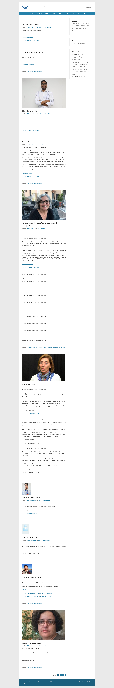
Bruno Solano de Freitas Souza (32, 537)
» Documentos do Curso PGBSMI (79, 43)
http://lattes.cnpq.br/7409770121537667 (30, 68)
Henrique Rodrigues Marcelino (32, 52)
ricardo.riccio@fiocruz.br (27, 173)
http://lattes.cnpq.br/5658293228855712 (30, 664)
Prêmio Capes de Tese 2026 (78, 23)
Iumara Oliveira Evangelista (41, 645)
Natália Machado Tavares (30, 25)
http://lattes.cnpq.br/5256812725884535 (30, 130)
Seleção (59, 13)
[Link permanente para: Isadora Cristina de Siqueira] (44, 625)
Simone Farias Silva (41, 228)
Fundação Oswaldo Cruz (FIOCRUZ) (44, 503)
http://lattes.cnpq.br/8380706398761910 (30, 40)
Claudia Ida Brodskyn (29, 384)
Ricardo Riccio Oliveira (30, 142)
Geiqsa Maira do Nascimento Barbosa (44, 27)
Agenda (46, 13)
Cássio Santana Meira (29, 111)
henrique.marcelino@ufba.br (28, 64)
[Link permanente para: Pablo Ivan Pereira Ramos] (44, 489)
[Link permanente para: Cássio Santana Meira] (44, 93)
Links (78, 13)
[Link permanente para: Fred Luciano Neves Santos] (44, 569)
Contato (84, 13)
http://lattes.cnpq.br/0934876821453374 (30, 176)
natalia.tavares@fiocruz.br (27, 37)
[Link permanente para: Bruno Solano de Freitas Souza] (44, 529)
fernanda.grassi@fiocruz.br (27, 264)
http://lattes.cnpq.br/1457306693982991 (30, 593)
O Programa (31, 13)
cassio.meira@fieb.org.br (27, 126)
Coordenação (29, 347)
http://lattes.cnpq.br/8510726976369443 (30, 413)
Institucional (39, 13)
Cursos (53, 13)
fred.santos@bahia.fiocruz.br (46, 593)
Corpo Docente (30, 44)
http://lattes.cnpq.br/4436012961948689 (30, 267)
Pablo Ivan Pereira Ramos (31, 498)
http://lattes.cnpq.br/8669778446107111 (30, 513)
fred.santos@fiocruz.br (26, 589)
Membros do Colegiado (43, 347)
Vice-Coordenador (61, 347)
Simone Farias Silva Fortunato (44, 500)
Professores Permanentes (38, 44)
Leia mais (88, 32)
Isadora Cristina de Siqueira (31, 643)
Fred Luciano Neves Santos (31, 577)
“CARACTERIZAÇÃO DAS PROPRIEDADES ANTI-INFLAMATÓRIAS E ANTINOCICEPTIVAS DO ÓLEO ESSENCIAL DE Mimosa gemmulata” (80, 59)
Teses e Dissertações (69, 13)
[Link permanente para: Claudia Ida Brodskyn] (44, 367)
